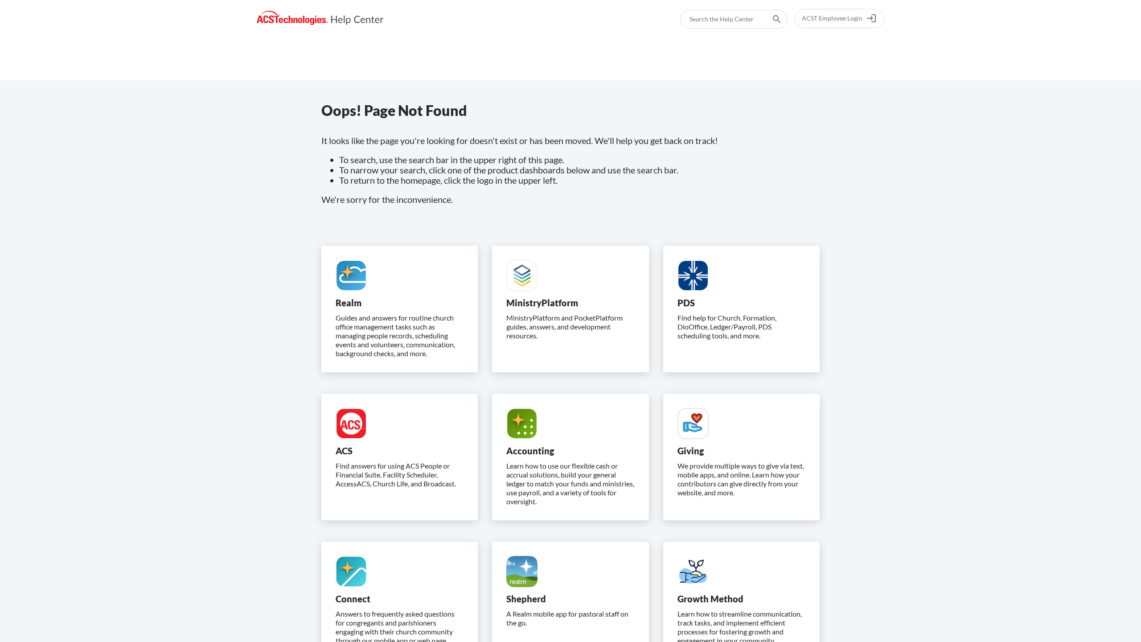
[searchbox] (770, 19)
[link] (320, 18)
